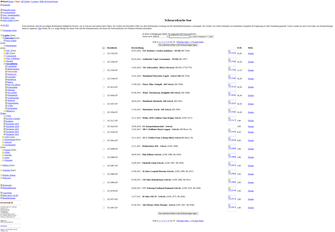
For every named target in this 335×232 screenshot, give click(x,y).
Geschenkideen (9, 12)
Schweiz (8, 142)
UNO (7, 137)
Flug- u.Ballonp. (13, 58)
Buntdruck (11, 79)
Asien (6, 158)
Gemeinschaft (13, 98)
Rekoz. (10, 82)
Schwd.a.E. (12, 74)
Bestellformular (9, 198)
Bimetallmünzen (9, 188)
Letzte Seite (198, 42)
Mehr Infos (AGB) (10, 195)
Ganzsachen (11, 56)
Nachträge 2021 (12, 134)
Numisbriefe (12, 95)
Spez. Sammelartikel (11, 15)
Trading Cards (8, 18)
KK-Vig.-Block (13, 85)
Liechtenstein (10, 145)
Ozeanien (8, 160)
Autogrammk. (13, 103)
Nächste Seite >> (184, 42)
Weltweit (11, 100)
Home (10, 1)
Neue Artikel (8, 20)
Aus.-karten (12, 92)
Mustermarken (13, 69)
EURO (6, 25)
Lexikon (34, 1)
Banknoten (7, 185)
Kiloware (7, 178)
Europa (8, 150)
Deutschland (10, 139)
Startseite (6, 5)
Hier (40, 28)
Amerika (8, 155)
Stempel (9, 61)
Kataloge (9, 121)
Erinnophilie (12, 87)
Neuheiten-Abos (10, 30)
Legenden (11, 77)
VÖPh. (10, 106)
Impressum (3, 225)
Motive (6, 165)
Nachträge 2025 (12, 124)
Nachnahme (12, 108)
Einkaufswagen (9, 10)
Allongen (11, 90)
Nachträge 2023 (12, 129)
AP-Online (25, 1)
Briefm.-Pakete (9, 175)
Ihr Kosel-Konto (51, 1)
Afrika (7, 152)
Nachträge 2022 (12, 132)
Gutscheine (7, 193)
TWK (8, 116)
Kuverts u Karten (13, 118)
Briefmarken (11, 45)
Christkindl (11, 66)
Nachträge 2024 (12, 126)
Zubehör (6, 170)
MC (7, 53)
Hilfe (42, 1)
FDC (8, 50)
